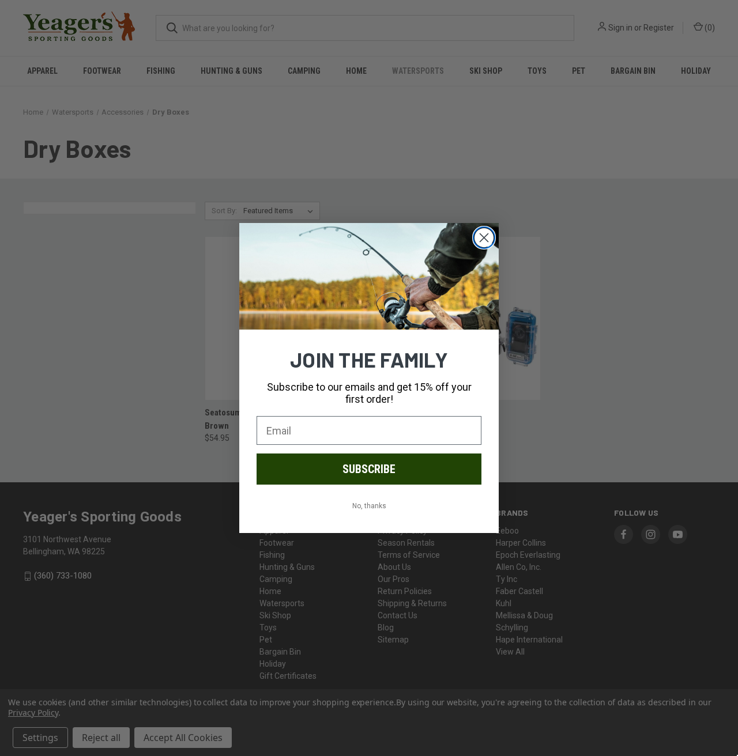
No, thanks (369, 506)
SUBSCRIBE (369, 469)
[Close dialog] (484, 238)
